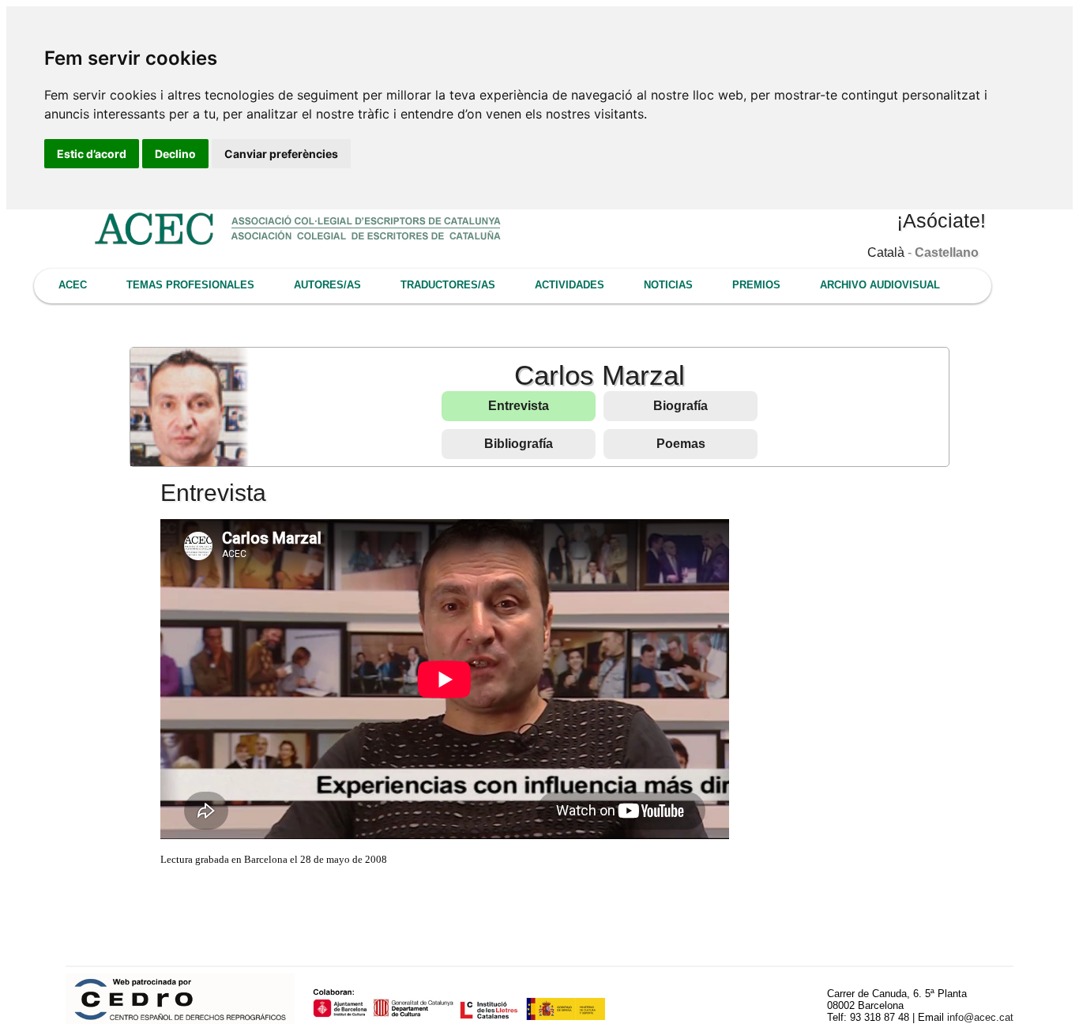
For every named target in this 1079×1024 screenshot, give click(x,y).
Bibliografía (518, 443)
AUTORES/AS (327, 285)
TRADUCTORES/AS (447, 285)
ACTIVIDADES (569, 285)
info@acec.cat (980, 1017)
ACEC (72, 285)
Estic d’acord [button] (91, 153)
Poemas (680, 443)
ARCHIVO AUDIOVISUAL (880, 285)
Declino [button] (175, 153)
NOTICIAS (668, 285)
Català (885, 252)
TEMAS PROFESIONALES (190, 285)
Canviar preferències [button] (281, 153)
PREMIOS (756, 285)
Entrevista (518, 405)
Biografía (680, 405)
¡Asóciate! (941, 220)
